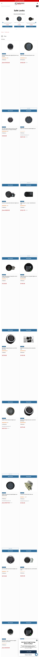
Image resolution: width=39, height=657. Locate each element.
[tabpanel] (7, 21)
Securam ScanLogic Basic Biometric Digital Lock (10, 202)
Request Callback (28, 654)
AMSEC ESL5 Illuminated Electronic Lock (27, 55)
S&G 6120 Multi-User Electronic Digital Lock (9, 568)
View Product (7, 26)
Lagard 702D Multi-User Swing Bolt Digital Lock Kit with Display (28, 277)
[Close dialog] (37, 640)
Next (35, 22)
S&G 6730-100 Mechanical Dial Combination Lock (27, 349)
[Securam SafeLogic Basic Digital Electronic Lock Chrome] (7, 19)
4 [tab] (20, 29)
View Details (10, 110)
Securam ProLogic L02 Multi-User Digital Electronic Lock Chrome (9, 641)
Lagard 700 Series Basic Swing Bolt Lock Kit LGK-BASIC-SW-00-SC (9, 277)
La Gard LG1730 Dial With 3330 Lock (26, 494)
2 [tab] (17, 29)
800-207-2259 (21, 0)
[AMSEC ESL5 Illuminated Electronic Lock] (19, 19)
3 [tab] (19, 29)
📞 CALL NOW (28, 651)
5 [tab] (22, 29)
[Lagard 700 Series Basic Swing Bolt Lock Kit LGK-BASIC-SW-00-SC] (31, 19)
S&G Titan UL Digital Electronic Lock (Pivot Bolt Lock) (28, 569)
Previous (3, 22)
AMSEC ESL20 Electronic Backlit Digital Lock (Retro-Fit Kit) (9, 495)
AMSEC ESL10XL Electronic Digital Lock (9, 419)
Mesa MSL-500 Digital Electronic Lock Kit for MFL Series (28, 420)
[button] (19, 37)
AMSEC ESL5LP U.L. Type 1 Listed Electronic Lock (27, 203)
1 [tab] (16, 29)
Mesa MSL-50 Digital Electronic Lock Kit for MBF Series (9, 349)
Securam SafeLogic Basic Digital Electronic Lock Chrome (10, 56)
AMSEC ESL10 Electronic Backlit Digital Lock (28, 128)
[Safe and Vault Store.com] (19, 3)
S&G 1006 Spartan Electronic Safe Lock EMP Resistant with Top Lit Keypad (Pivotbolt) (9, 129)
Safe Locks (7, 32)
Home (2, 32)
